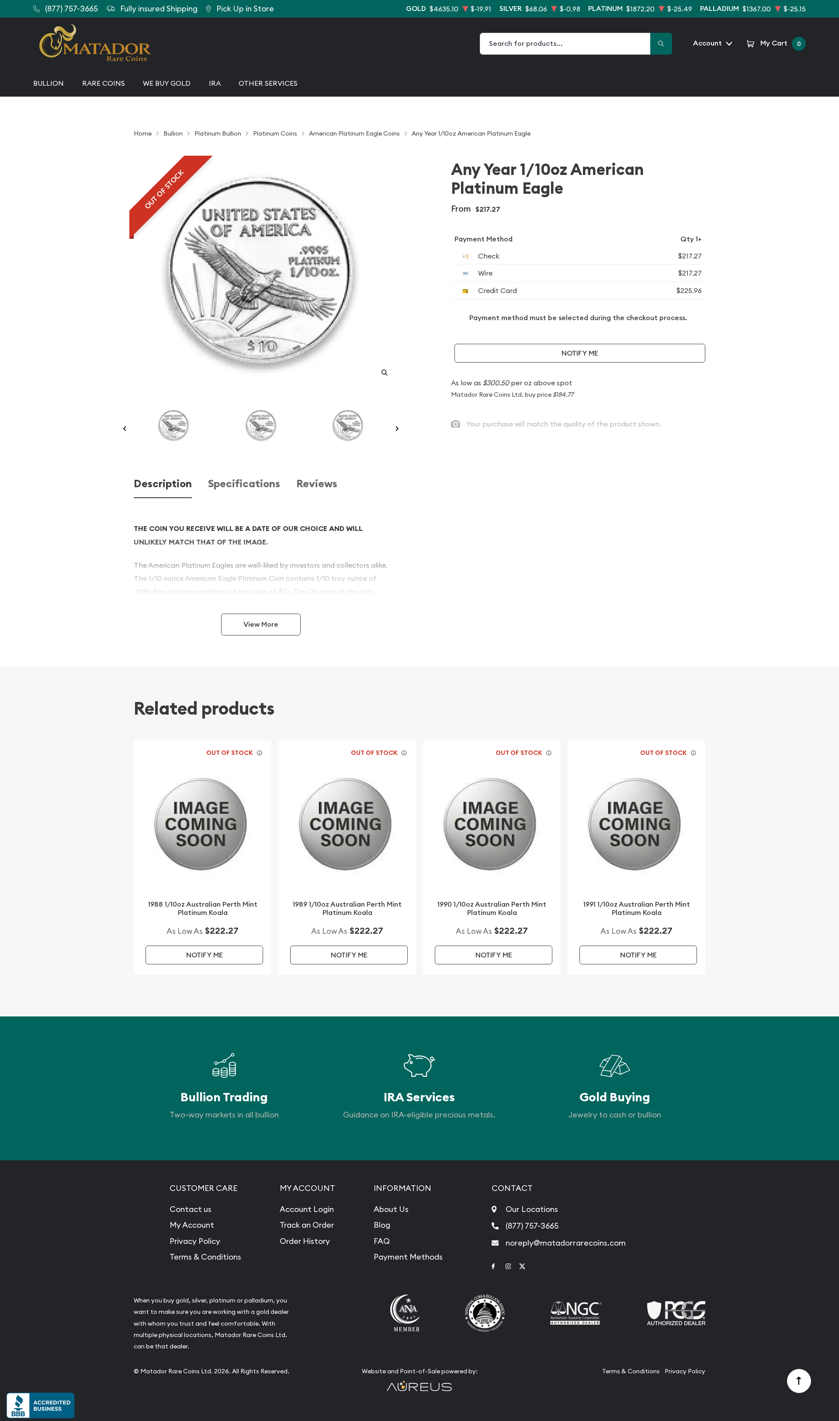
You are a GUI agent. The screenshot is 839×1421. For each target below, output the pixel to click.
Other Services (268, 83)
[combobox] (565, 44)
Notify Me (580, 353)
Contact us (190, 1209)
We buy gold (167, 83)
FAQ (382, 1241)
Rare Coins (103, 83)
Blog (382, 1225)
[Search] (661, 44)
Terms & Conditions (205, 1257)
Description (163, 484)
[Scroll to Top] (799, 1381)
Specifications (244, 484)
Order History (305, 1241)
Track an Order (307, 1225)
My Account (192, 1225)
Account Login (307, 1209)
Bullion (48, 83)
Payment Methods (408, 1257)
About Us (391, 1209)
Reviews (316, 484)
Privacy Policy (195, 1241)
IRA (215, 83)
